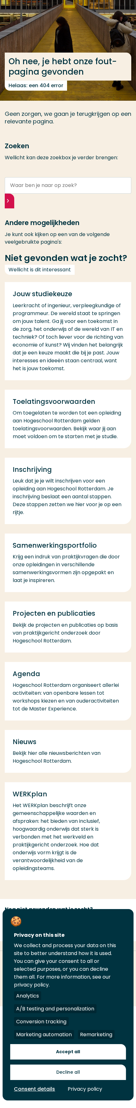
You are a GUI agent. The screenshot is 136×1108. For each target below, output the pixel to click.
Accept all (68, 1052)
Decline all (68, 1072)
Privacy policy (85, 1089)
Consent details (34, 1089)
